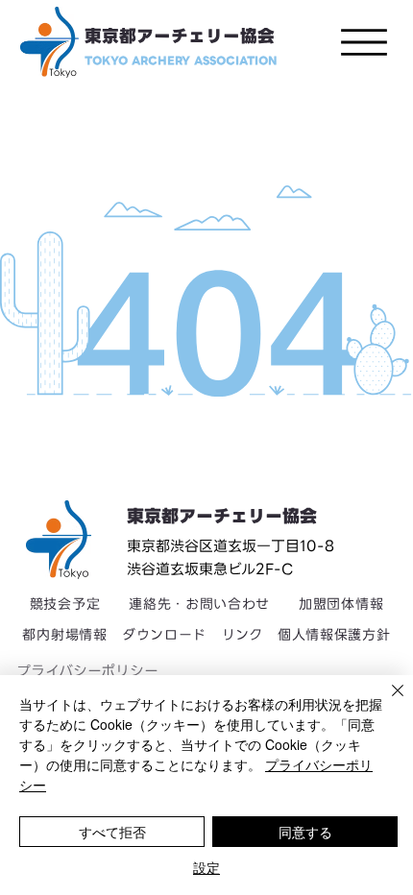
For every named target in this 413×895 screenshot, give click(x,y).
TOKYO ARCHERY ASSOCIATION (181, 60)
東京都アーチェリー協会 (180, 36)
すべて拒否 (112, 831)
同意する (305, 831)
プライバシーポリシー (87, 671)
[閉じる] (386, 702)
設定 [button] (206, 867)
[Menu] (364, 42)
